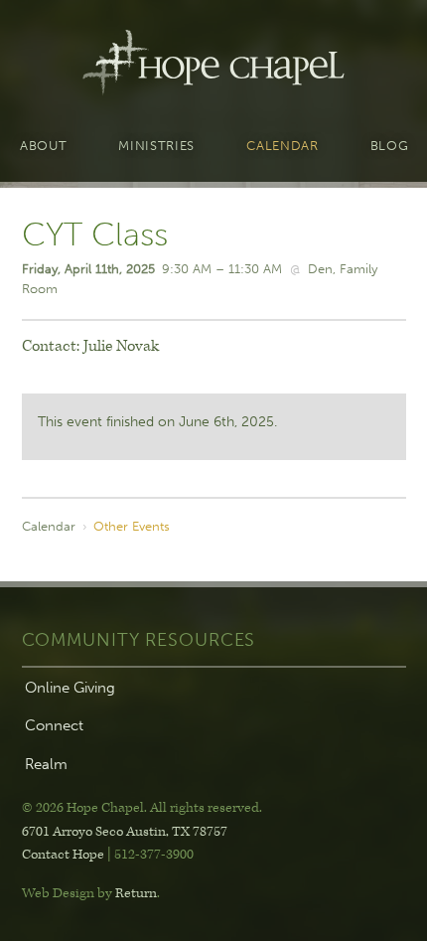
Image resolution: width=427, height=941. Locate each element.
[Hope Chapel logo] (213, 67)
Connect (54, 725)
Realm (46, 764)
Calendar (282, 146)
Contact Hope (63, 854)
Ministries (156, 146)
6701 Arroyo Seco (124, 832)
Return (136, 893)
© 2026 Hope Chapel (83, 808)
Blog (389, 146)
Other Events (131, 526)
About (43, 146)
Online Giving (70, 688)
